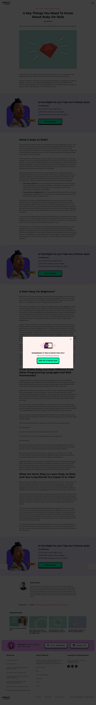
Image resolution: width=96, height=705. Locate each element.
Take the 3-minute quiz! (48, 361)
